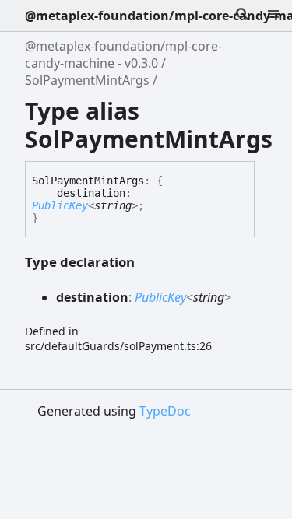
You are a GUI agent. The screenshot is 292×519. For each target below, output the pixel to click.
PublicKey (60, 205)
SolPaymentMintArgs (87, 80)
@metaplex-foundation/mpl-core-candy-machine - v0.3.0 (123, 54)
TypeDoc (165, 410)
